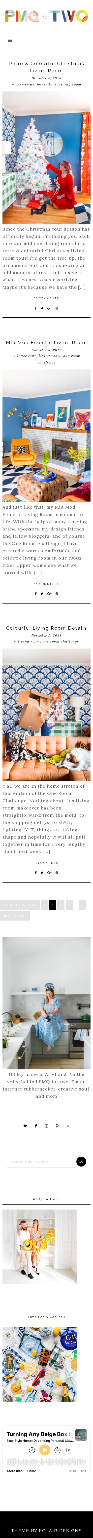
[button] (46, 41)
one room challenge (60, 642)
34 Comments (47, 584)
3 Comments (46, 863)
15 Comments (46, 298)
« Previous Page (19, 905)
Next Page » (15, 915)
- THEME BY (23, 1530)
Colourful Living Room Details (46, 628)
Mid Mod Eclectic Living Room (46, 342)
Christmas (24, 84)
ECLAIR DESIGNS (60, 1530)
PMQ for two (47, 16)
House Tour (47, 84)
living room (70, 84)
